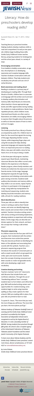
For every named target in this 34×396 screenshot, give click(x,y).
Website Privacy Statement (17, 384)
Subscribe (6, 3)
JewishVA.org (24, 370)
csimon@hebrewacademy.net (16, 345)
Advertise (6, 367)
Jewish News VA (8, 37)
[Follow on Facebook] (2, 378)
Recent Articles (26, 367)
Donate (7, 370)
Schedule (15, 370)
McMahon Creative (13, 386)
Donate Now (17, 3)
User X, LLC (23, 386)
